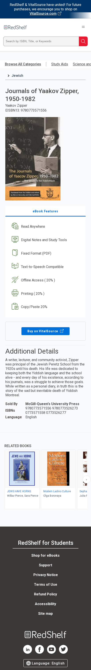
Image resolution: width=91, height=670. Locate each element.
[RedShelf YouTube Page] (51, 652)
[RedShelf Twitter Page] (63, 652)
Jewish (17, 75)
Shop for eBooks (45, 555)
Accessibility (45, 604)
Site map (45, 613)
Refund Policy (45, 594)
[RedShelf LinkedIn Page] (27, 652)
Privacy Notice (45, 575)
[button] (45, 226)
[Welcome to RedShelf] (15, 27)
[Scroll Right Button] (87, 479)
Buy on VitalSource (43, 331)
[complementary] (45, 471)
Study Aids (59, 64)
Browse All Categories (23, 64)
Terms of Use (45, 584)
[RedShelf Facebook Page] (39, 652)
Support (45, 565)
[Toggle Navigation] (83, 27)
